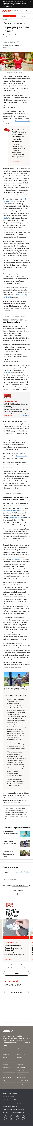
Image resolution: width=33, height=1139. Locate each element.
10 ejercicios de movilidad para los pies (10, 832)
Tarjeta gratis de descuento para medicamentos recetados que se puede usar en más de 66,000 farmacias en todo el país (14, 954)
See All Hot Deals (16, 992)
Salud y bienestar (10, 401)
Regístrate (15, 10)
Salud (5, 20)
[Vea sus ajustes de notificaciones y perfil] (29, 885)
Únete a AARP (16, 161)
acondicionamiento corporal (12, 510)
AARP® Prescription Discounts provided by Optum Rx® (13, 948)
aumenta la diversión (17, 518)
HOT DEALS (9, 981)
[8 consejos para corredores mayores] (25, 843)
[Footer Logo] (16, 1031)
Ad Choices (5, 1112)
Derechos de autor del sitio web (10, 1106)
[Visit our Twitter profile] (11, 1117)
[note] (16, 72)
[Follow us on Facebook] (5, 1117)
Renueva (23, 16)
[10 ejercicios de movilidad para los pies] (25, 834)
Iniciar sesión (19, 872)
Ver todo (25, 415)
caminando (6, 372)
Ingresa (22, 11)
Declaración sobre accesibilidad (10, 1099)
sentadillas (15, 559)
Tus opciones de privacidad (17, 1112)
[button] (10, 966)
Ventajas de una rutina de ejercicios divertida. (15, 36)
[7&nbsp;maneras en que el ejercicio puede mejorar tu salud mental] (25, 854)
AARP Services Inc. (21, 1064)
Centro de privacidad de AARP (10, 1093)
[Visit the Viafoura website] (20, 894)
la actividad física (19, 93)
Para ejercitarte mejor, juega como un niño (16, 27)
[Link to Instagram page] (17, 1117)
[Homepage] (6, 10)
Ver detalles (8, 415)
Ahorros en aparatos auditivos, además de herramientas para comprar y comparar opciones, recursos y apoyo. (16, 411)
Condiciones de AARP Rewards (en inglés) (12, 1103)
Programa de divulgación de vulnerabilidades (13, 1109)
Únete (9, 16)
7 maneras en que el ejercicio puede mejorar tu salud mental (9, 853)
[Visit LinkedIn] (23, 1117)
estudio (5, 218)
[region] (16, 882)
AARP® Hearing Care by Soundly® (16, 405)
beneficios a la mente (22, 121)
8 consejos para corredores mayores (9, 842)
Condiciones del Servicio (8, 1096)
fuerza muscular (21, 456)
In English (6, 47)
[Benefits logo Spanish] (7, 398)
